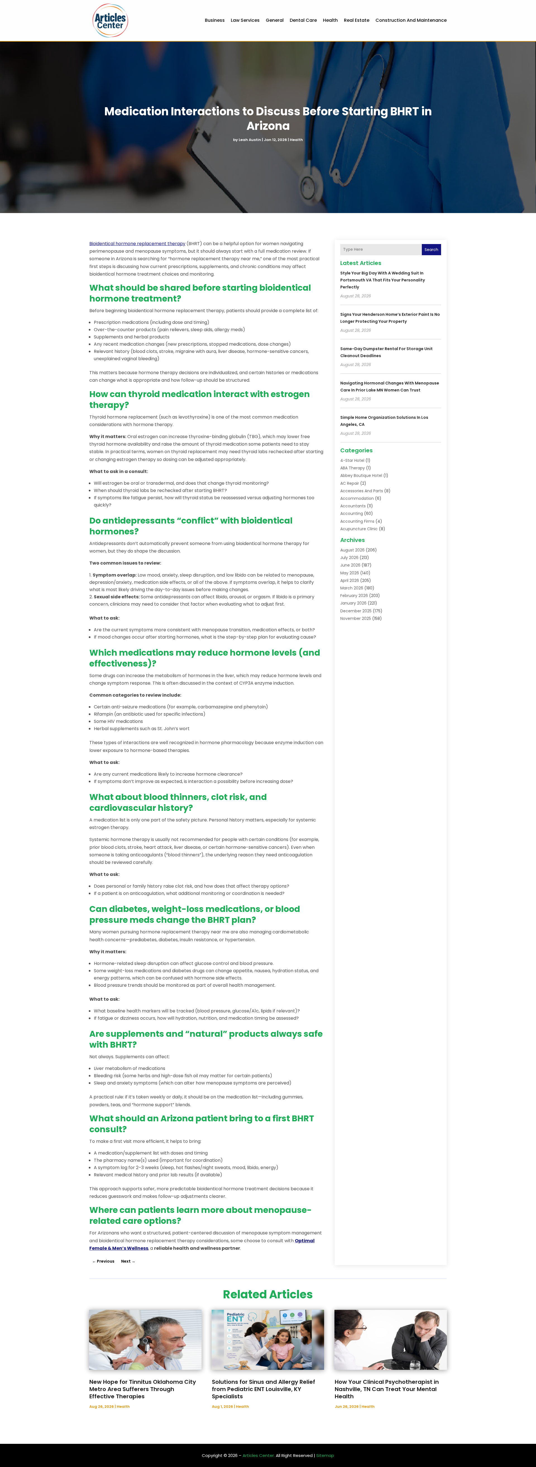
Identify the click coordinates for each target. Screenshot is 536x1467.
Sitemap (325, 1455)
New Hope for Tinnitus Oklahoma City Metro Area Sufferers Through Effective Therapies (142, 1389)
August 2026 (352, 550)
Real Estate (356, 20)
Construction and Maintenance (411, 20)
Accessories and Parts (361, 491)
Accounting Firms (357, 521)
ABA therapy (352, 468)
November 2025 (355, 618)
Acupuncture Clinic (359, 529)
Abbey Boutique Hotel (361, 475)
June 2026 (350, 565)
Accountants (353, 506)
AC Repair (349, 483)
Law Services (245, 20)
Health (330, 20)
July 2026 (349, 557)
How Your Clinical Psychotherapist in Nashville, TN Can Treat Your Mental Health (387, 1389)
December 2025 (356, 611)
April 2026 (349, 580)
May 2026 (349, 573)
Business (215, 20)
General (275, 20)
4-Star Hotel (352, 460)
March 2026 (351, 588)
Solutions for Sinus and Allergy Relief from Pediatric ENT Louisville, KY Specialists (263, 1389)
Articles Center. (259, 1455)
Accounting (351, 513)
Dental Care (303, 20)
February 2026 (354, 595)
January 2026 (353, 603)
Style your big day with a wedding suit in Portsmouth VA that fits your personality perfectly (382, 280)
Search (431, 249)
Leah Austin (250, 139)
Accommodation (357, 498)
